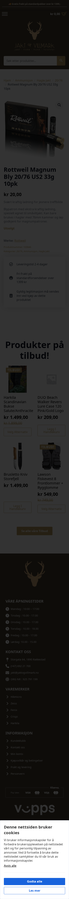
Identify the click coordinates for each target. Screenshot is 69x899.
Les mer (34, 891)
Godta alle (34, 881)
